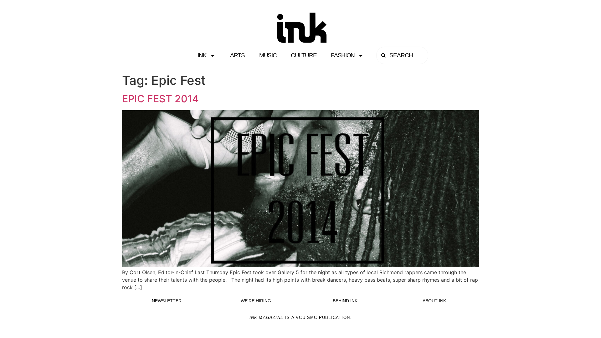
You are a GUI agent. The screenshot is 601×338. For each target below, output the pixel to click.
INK (202, 55)
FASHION (343, 55)
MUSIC (268, 55)
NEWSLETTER (167, 300)
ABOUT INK (434, 300)
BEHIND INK (345, 300)
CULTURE (303, 55)
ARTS (237, 55)
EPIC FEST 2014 (160, 99)
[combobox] (402, 55)
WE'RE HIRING (256, 300)
